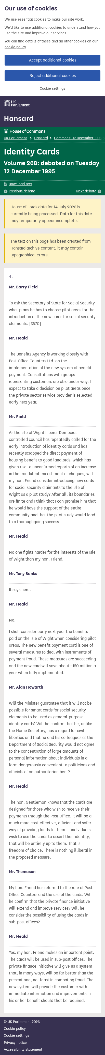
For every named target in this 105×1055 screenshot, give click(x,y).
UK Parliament (15, 138)
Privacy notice (15, 1043)
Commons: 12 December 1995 (77, 138)
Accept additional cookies (52, 60)
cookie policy (15, 47)
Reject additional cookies (53, 75)
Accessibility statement (23, 1049)
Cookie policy (15, 1029)
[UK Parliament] (17, 103)
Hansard (19, 118)
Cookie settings (52, 88)
